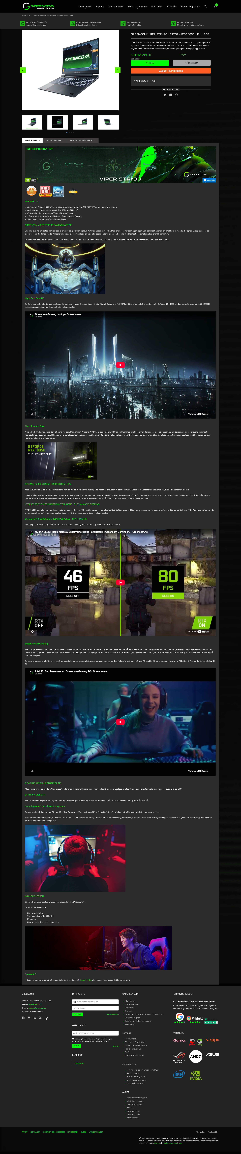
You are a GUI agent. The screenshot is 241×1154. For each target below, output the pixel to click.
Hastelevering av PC (136, 1076)
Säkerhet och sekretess (54, 1132)
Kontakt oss (130, 1039)
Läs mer (116, 1046)
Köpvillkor (35, 1132)
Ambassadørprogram (137, 1097)
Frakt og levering (133, 1049)
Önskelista (193, 63)
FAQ (127, 1052)
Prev (23, 70)
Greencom (79, 1063)
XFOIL (130, 1107)
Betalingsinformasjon (137, 1080)
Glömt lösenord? (113, 1015)
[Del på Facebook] (170, 95)
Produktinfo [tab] (31, 140)
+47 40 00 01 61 (35, 1004)
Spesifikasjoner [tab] (53, 140)
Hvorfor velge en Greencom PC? (142, 1070)
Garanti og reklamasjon (136, 1045)
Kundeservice (86, 980)
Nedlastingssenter (135, 1083)
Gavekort (129, 1007)
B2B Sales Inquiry (135, 1101)
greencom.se (133, 1111)
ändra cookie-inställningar (173, 1143)
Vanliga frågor (96, 1132)
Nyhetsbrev (72, 1132)
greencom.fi (133, 1117)
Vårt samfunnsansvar (135, 1055)
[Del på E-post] (176, 95)
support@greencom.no (37, 1008)
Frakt (24, 1132)
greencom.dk (133, 1114)
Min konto (130, 1001)
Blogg (83, 1132)
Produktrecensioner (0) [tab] (81, 140)
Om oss (128, 1011)
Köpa (151, 63)
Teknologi (129, 1024)
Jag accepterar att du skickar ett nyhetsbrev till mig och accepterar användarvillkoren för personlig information (92, 1040)
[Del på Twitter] (165, 95)
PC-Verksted (133, 1073)
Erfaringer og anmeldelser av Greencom (144, 1014)
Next (117, 70)
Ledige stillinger (134, 1104)
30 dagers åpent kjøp (135, 1042)
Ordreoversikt (131, 1004)
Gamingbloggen (132, 1018)
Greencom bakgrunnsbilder (138, 1021)
